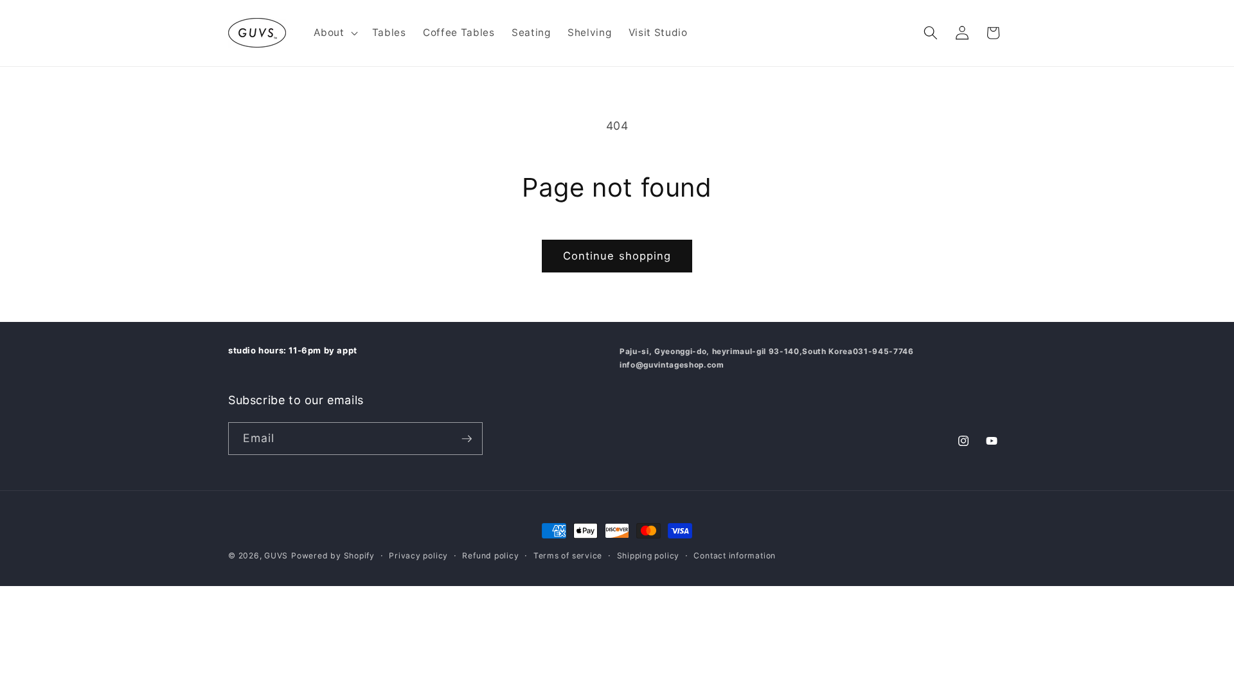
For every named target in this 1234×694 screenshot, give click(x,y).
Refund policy (490, 555)
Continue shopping (617, 255)
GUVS (276, 555)
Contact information (734, 555)
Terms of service (567, 555)
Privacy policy (418, 555)
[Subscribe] (466, 439)
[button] (334, 33)
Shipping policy (648, 555)
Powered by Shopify (333, 555)
